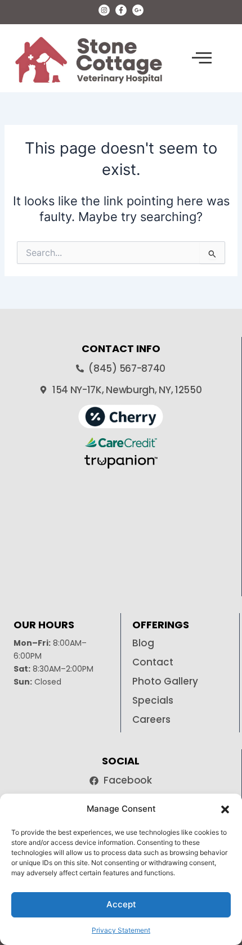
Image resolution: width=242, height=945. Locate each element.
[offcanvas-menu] (202, 58)
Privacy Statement (121, 930)
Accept (121, 904)
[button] (225, 809)
